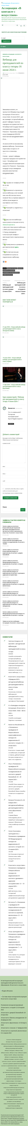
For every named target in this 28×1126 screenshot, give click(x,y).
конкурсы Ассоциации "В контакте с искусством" (14, 1099)
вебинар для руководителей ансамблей (14, 1048)
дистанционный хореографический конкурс (14, 1079)
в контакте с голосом (6, 1061)
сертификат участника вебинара (11, 272)
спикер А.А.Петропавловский (10, 1103)
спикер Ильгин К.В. (7, 274)
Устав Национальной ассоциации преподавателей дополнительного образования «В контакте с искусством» (14, 983)
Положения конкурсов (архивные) (12, 1005)
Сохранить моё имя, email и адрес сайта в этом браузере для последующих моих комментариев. (13, 491)
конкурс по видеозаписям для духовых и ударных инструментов (14, 1094)
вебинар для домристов (9, 1046)
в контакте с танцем (22, 1065)
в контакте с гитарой (18, 1059)
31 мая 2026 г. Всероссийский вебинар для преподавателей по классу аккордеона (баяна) (14, 328)
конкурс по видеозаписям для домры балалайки (14, 1092)
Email (4, 473)
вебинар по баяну (19, 1050)
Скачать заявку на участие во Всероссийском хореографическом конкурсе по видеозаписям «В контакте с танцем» (14, 541)
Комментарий (7, 443)
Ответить (11, 423)
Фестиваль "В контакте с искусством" (14, 1041)
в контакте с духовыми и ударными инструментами (14, 1063)
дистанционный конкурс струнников (14, 1076)
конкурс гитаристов (14, 1085)
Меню (4, 46)
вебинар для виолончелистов (20, 1044)
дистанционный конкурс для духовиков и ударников (14, 1072)
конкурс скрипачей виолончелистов (13, 1097)
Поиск (5, 507)
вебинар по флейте (8, 1055)
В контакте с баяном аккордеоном (14, 1039)
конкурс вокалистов (22, 1083)
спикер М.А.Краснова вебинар (14, 1106)
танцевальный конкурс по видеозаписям (13, 1108)
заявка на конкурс (10, 1081)
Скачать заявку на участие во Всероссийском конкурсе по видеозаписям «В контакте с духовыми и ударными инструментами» (14, 572)
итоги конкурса (18, 1081)
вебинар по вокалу (5, 1052)
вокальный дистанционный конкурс (13, 1070)
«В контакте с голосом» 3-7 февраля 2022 (14, 1028)
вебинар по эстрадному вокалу (11, 1057)
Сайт (4, 481)
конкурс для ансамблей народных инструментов (14, 1087)
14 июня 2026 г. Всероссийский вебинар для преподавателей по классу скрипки (12, 359)
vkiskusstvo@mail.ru (9, 225)
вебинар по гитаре (12, 268)
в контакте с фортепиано (13, 1068)
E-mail (3, 38)
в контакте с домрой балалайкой (19, 1061)
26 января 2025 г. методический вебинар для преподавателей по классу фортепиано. (16, 805)
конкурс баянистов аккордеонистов (9, 1083)
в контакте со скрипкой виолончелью (9, 1065)
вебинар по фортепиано (18, 1055)
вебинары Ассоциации (8, 270)
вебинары (20, 268)
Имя (4, 466)
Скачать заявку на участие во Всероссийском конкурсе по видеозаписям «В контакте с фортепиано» (14, 593)
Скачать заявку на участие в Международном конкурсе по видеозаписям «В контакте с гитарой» (13, 562)
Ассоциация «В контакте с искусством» (11, 11)
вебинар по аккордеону (10, 1050)
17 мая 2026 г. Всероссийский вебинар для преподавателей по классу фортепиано (14, 386)
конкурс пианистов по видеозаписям (14, 1089)
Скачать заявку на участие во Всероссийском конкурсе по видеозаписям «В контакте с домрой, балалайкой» (13, 552)
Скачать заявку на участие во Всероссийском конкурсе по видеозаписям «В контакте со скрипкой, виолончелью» (13, 583)
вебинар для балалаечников (7, 1044)
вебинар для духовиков (19, 1046)
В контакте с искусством (16, 677)
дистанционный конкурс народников (14, 1074)
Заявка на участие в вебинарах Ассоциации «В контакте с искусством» (13, 622)
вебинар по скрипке (22, 1052)
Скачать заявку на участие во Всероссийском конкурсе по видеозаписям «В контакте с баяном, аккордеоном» (12, 603)
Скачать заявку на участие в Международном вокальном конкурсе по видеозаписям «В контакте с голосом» (13, 613)
